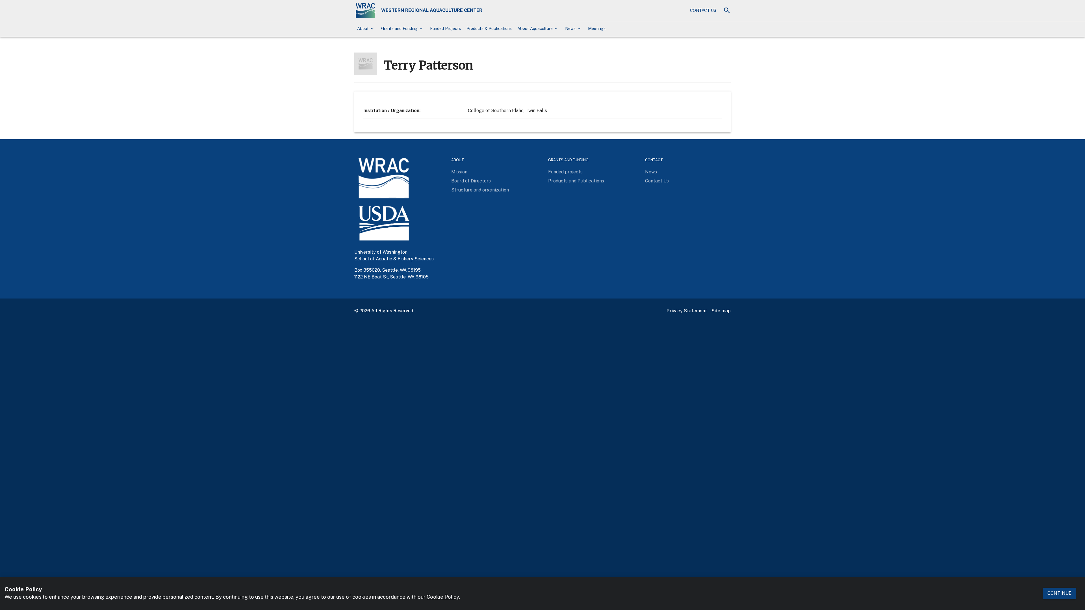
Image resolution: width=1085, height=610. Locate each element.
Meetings (597, 28)
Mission (459, 172)
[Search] (727, 10)
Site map (721, 310)
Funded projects (565, 172)
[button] (366, 29)
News (651, 172)
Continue (1059, 593)
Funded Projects (445, 28)
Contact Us (703, 10)
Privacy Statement (687, 310)
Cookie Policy (443, 597)
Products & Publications (489, 28)
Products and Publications (576, 181)
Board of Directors (471, 181)
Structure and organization (480, 190)
